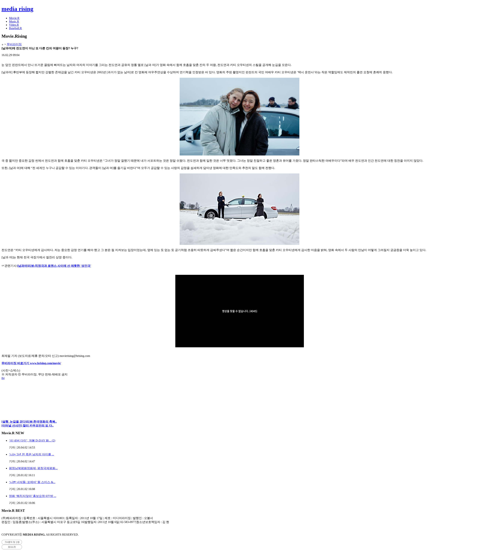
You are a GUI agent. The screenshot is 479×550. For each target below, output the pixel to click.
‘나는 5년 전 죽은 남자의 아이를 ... (31, 454)
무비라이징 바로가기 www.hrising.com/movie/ (31, 363)
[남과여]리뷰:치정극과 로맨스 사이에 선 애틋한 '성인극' (54, 265)
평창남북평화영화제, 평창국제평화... (33, 468)
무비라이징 (14, 44)
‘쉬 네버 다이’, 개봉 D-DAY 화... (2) (32, 440)
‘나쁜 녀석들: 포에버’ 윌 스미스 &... (32, 482)
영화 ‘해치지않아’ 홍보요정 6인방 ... (32, 496)
